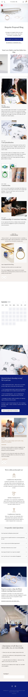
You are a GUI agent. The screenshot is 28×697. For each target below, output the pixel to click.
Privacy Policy (14, 693)
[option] (13, 63)
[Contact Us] (4, 2)
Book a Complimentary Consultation (10, 410)
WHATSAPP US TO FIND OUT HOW (14, 39)
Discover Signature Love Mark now (10, 601)
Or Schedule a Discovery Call (13, 42)
